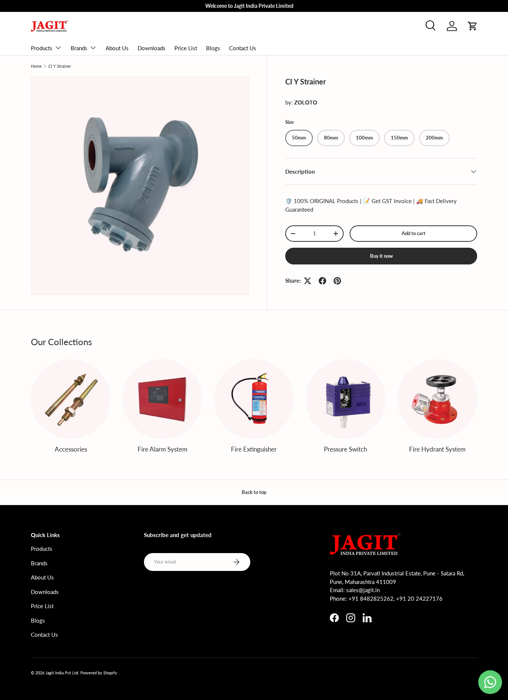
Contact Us (242, 48)
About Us (117, 48)
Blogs (213, 48)
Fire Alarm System (162, 449)
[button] (472, 26)
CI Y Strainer (59, 66)
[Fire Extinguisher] (254, 399)
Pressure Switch (345, 449)
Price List (185, 48)
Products (41, 48)
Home (36, 66)
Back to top (254, 492)
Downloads (151, 48)
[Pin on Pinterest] (337, 280)
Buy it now (381, 256)
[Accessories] (70, 399)
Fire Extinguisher (254, 449)
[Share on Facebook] (322, 280)
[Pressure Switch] (345, 399)
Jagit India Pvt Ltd (61, 672)
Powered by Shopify (98, 672)
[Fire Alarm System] (162, 399)
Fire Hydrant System (437, 449)
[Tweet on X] (307, 280)
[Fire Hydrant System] (437, 399)
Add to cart (413, 233)
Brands (79, 48)
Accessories (71, 449)
